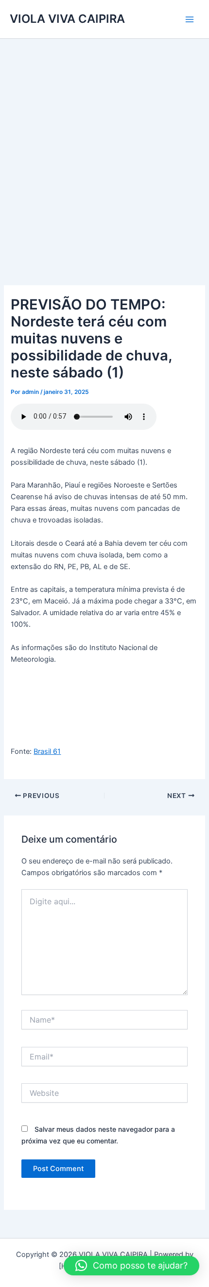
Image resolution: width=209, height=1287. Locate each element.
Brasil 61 (47, 751)
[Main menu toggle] (189, 19)
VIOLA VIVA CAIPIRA (67, 19)
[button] (131, 1265)
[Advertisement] (104, 148)
